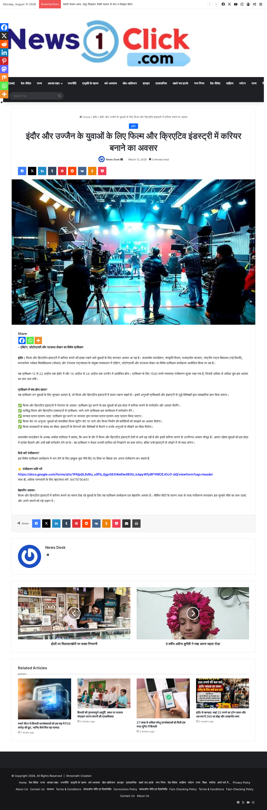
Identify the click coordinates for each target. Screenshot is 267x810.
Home (86, 117)
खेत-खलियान (130, 83)
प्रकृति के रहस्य (90, 83)
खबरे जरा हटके (180, 83)
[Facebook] (22, 340)
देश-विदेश (26, 83)
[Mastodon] (4, 69)
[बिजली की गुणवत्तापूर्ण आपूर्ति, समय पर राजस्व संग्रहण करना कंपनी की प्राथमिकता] (104, 693)
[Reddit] (4, 44)
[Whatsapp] (30, 340)
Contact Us (37, 789)
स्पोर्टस (212, 782)
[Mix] (4, 77)
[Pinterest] (4, 61)
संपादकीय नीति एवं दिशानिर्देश (97, 789)
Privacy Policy (241, 782)
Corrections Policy (125, 789)
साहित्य (229, 83)
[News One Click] (98, 43)
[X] (4, 36)
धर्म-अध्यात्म (110, 83)
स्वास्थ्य (50, 789)
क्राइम (146, 83)
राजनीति (72, 83)
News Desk (113, 159)
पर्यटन (242, 83)
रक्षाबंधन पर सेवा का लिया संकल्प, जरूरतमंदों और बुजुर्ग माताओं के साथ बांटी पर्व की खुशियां (107, 4)
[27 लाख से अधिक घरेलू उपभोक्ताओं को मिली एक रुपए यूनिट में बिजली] (163, 698)
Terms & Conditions (68, 789)
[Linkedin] (4, 52)
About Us (22, 789)
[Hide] (1, 102)
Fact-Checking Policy (183, 789)
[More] (38, 340)
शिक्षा (204, 782)
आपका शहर (54, 83)
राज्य (39, 83)
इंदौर (95, 117)
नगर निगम (199, 83)
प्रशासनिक (161, 83)
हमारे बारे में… (224, 782)
